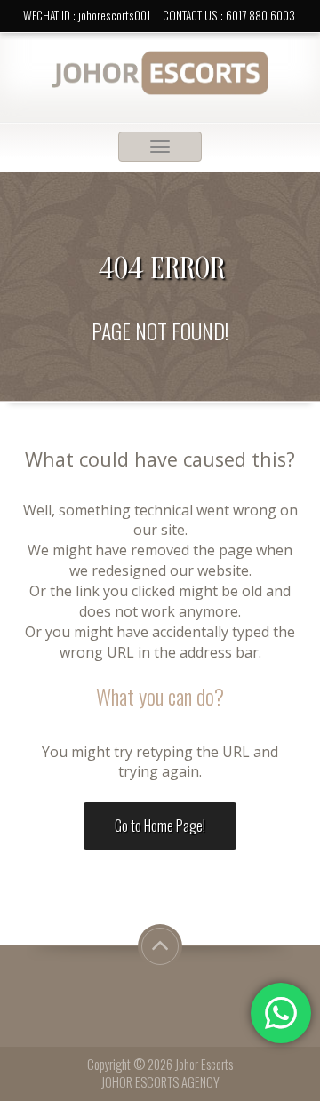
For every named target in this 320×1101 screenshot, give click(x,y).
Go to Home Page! (160, 825)
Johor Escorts (204, 1064)
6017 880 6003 (260, 15)
